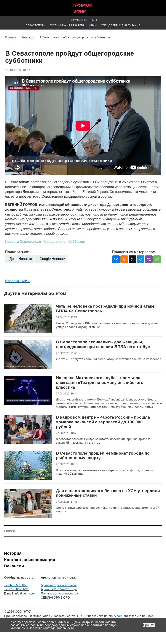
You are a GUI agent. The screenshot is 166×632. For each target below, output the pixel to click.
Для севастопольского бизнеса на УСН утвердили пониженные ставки (108, 493)
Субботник (76, 241)
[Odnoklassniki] (124, 259)
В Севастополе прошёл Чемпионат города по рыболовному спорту (103, 455)
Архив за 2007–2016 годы (59, 589)
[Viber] (149, 259)
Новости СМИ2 (17, 281)
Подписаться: (17, 252)
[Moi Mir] (140, 259)
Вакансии (14, 566)
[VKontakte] (116, 259)
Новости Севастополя (23, 241)
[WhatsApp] (157, 259)
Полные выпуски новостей (59, 593)
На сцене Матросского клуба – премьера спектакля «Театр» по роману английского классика (100, 382)
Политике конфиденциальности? (52, 628)
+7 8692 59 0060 (15, 585)
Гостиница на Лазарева (67, 25)
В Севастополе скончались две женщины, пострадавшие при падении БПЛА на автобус (103, 344)
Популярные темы (83, 20)
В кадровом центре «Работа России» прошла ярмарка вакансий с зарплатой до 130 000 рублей (103, 422)
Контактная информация (29, 559)
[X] (132, 259)
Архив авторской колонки (59, 585)
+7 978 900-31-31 (16, 589)
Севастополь (35, 25)
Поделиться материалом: (134, 252)
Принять (149, 625)
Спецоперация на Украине (120, 25)
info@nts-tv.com (25, 593)
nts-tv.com (116, 616)
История (13, 553)
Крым (93, 25)
